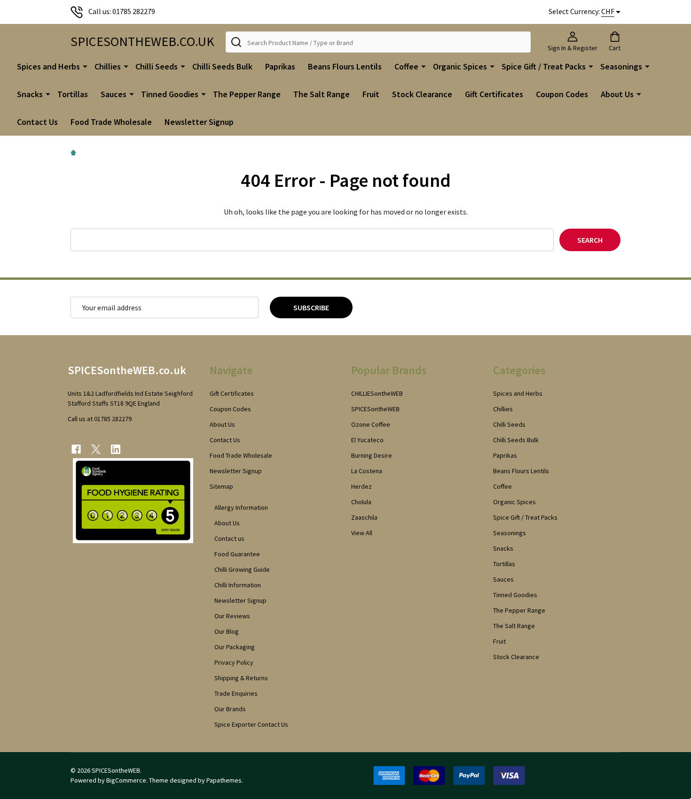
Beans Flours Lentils (345, 66)
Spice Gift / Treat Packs (544, 66)
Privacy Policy (233, 662)
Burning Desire (371, 455)
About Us (617, 94)
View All (361, 533)
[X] (95, 449)
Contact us (229, 538)
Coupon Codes (562, 94)
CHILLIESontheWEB (377, 393)
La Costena (366, 471)
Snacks (30, 94)
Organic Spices (460, 66)
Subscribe (311, 307)
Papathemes (224, 780)
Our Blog (226, 631)
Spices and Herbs (48, 66)
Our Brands (230, 709)
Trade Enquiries (236, 693)
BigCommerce (126, 780)
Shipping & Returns (241, 678)
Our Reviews (232, 616)
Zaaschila (364, 517)
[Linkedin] (115, 449)
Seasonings (621, 66)
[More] (85, 66)
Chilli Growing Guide (242, 569)
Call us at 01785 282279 (100, 419)
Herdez (361, 486)
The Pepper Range (247, 94)
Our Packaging (234, 647)
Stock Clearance (422, 94)
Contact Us (37, 121)
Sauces (113, 94)
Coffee (406, 66)
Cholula (361, 502)
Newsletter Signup (199, 121)
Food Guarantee (237, 554)
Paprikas (280, 66)
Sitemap (221, 486)
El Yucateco (367, 440)
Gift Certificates (494, 94)
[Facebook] (76, 449)
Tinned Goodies (169, 94)
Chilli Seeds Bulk (222, 66)
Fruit (370, 94)
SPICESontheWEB (375, 409)
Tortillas (72, 94)
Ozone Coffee (370, 424)
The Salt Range (321, 94)
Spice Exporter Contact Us (251, 724)
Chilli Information (237, 585)
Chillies (107, 66)
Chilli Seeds (156, 66)
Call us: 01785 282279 (121, 11)
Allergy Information (241, 507)
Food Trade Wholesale (111, 121)
